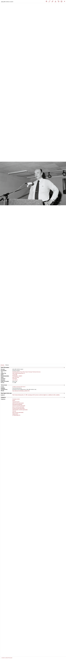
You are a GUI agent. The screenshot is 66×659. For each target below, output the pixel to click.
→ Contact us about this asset (6, 657)
